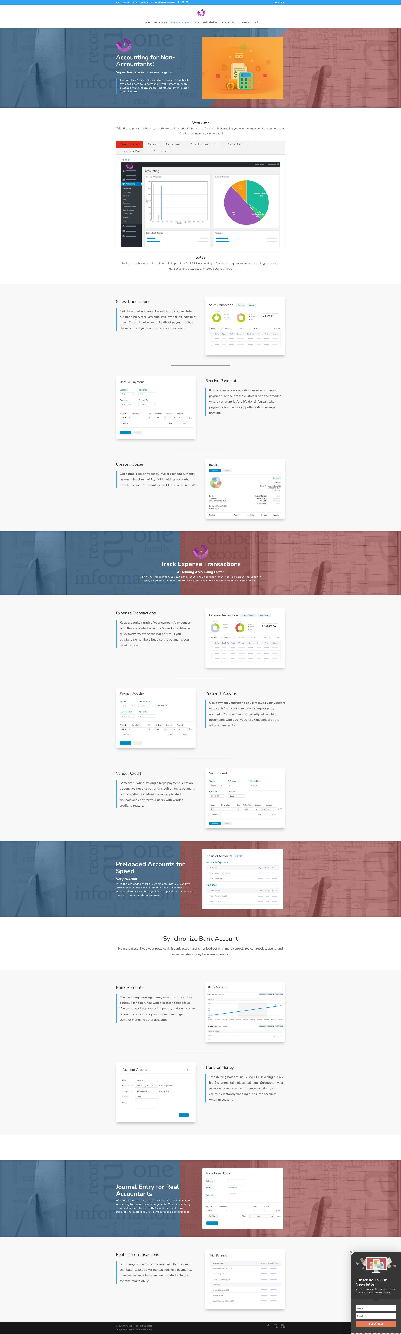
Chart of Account (204, 144)
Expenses (173, 144)
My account (244, 22)
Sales (152, 144)
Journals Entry (132, 151)
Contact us (228, 22)
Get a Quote (160, 22)
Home (147, 22)
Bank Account (239, 144)
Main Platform (210, 22)
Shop (196, 22)
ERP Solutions (178, 22)
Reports (160, 151)
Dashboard (129, 144)
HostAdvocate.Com (141, 1329)
